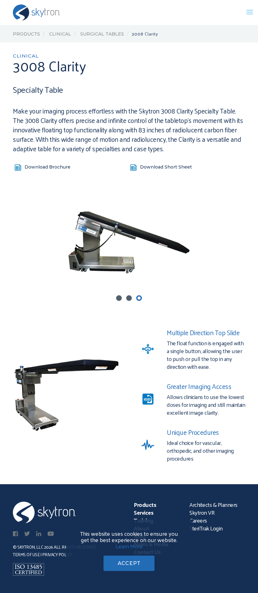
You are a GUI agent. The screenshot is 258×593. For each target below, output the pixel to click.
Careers (198, 520)
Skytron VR (202, 512)
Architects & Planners (213, 504)
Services (143, 512)
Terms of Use (26, 554)
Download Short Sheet (166, 167)
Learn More (129, 546)
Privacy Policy (57, 554)
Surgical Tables (101, 34)
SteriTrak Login (206, 528)
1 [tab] (119, 298)
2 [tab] (129, 298)
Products (26, 34)
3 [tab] (139, 298)
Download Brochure (47, 167)
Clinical (59, 34)
